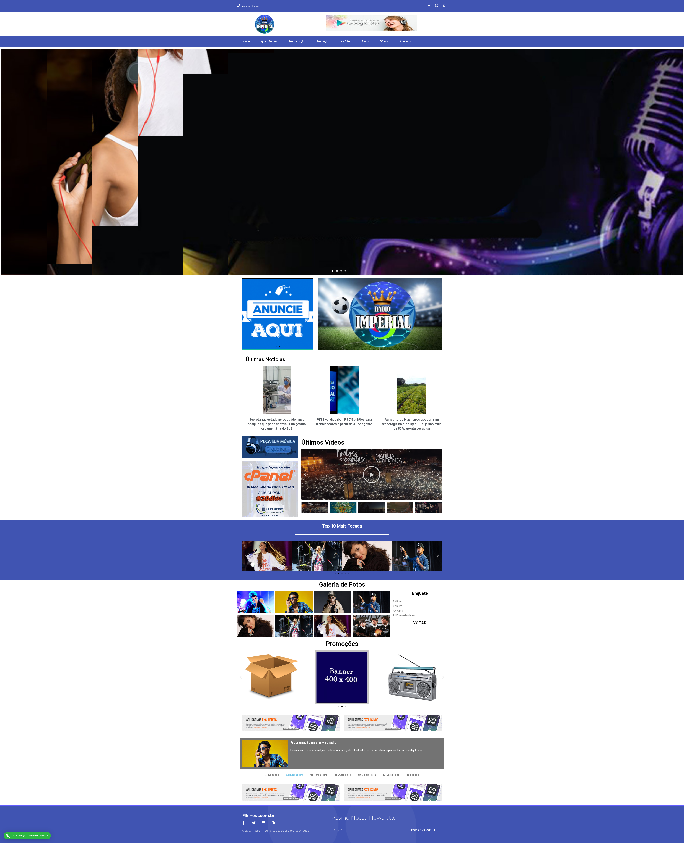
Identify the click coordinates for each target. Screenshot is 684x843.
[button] (276, 346)
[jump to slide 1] (337, 271)
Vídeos (384, 41)
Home (246, 41)
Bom (399, 601)
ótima (399, 610)
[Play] (371, 474)
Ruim (399, 606)
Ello (258, 815)
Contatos (405, 41)
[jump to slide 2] (341, 271)
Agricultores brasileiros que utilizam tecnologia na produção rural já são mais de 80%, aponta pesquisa (412, 424)
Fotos (365, 41)
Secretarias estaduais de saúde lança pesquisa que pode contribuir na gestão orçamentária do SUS (277, 424)
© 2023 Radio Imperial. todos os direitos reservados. (275, 830)
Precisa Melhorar (405, 615)
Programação (297, 41)
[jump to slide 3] (345, 271)
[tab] (272, 775)
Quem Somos (269, 41)
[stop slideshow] (348, 271)
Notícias (346, 41)
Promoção (323, 41)
